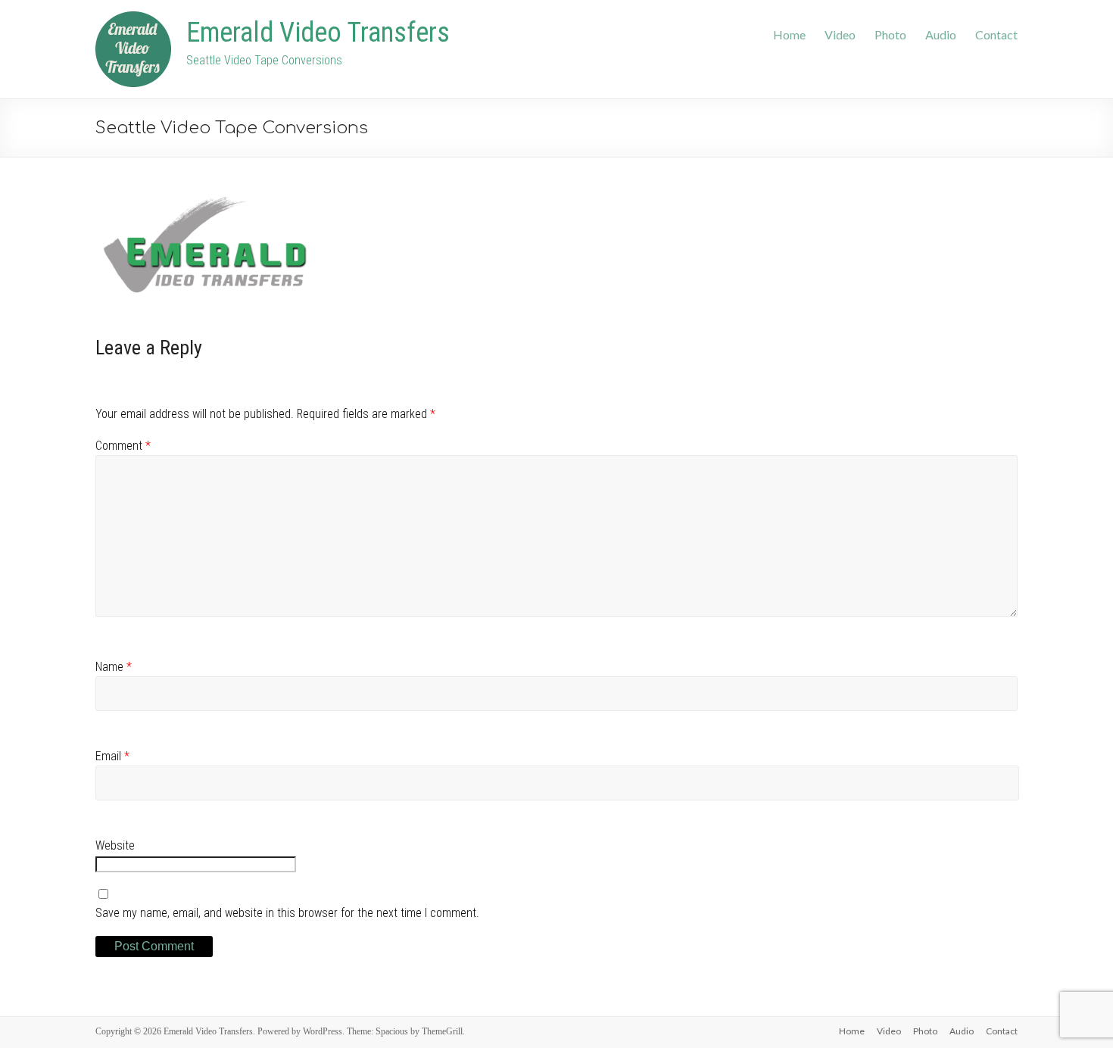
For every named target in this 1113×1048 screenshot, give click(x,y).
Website (115, 845)
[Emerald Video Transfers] (133, 17)
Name (113, 667)
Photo (890, 34)
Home (789, 34)
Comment (123, 445)
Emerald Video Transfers (318, 32)
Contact (996, 34)
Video (840, 34)
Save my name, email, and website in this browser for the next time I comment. (287, 913)
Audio (940, 34)
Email (112, 756)
